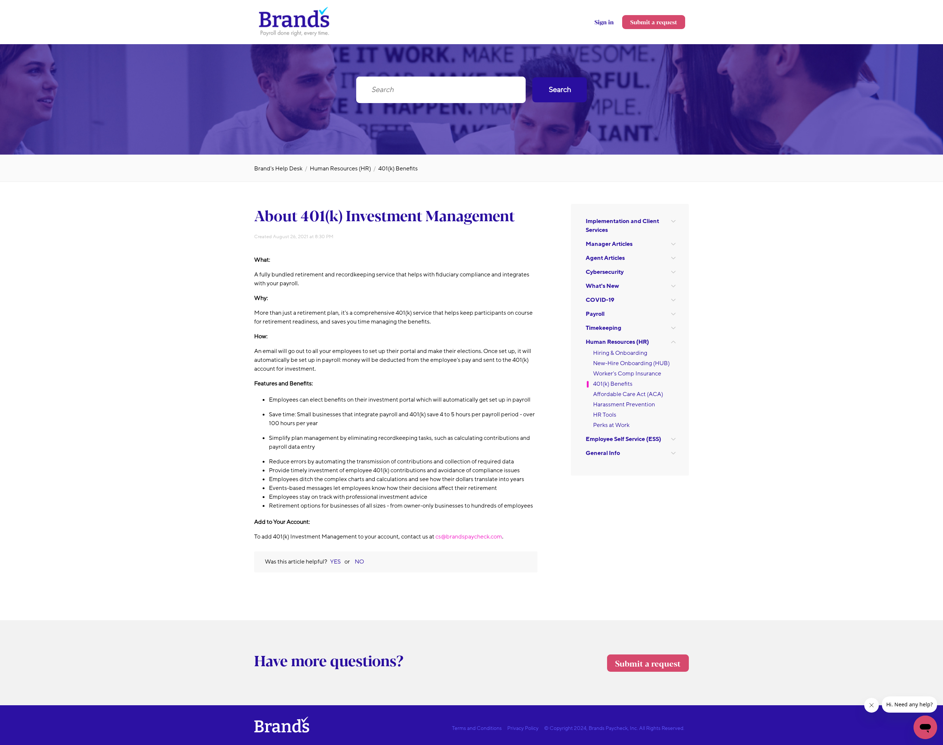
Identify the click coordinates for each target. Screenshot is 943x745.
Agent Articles (605, 258)
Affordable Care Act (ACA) (628, 394)
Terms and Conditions (477, 728)
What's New (602, 286)
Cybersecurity (605, 272)
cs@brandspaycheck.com (468, 537)
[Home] (295, 36)
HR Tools (604, 415)
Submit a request (653, 22)
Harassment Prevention (624, 404)
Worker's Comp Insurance (627, 374)
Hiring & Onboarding (620, 353)
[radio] (335, 562)
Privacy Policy (523, 728)
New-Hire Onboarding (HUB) (631, 363)
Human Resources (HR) (340, 169)
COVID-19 (600, 300)
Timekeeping (603, 328)
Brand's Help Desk (278, 169)
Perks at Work (611, 425)
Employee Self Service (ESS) (623, 439)
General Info (603, 453)
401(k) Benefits (398, 169)
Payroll (595, 314)
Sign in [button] (604, 22)
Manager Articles (609, 244)
